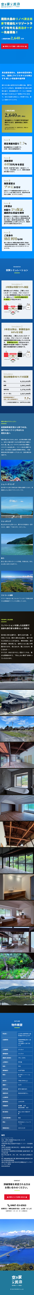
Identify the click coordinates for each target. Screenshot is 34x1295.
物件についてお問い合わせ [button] (17, 1197)
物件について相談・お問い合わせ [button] (14, 46)
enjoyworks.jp (5, 1166)
